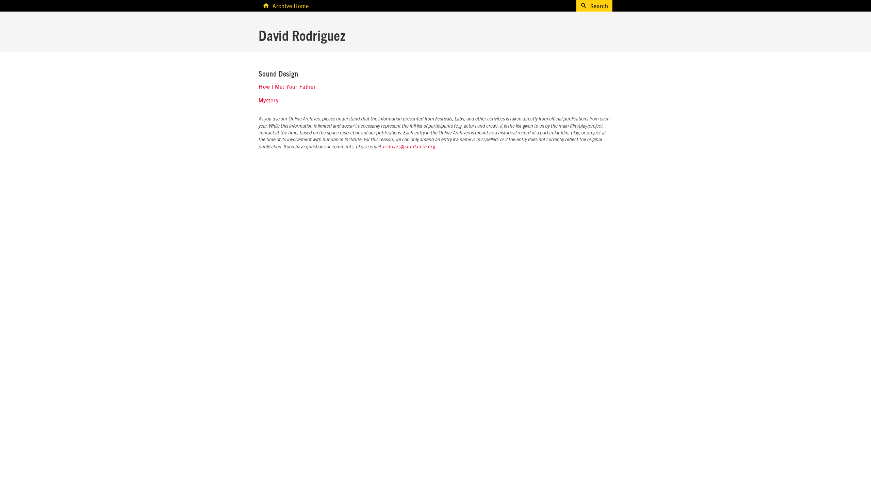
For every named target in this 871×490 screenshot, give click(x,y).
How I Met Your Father (287, 86)
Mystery (269, 100)
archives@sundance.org (409, 147)
